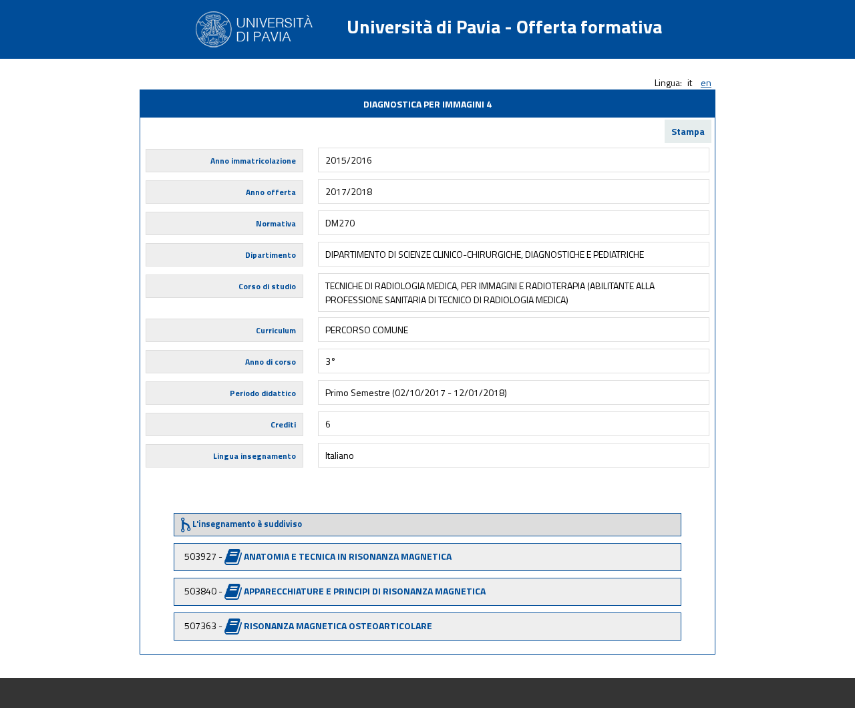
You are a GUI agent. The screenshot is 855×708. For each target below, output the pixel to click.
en (706, 82)
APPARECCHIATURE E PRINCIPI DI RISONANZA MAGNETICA (365, 591)
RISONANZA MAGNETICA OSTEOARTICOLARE (338, 625)
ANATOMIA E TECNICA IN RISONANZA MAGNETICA (348, 556)
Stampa (688, 131)
